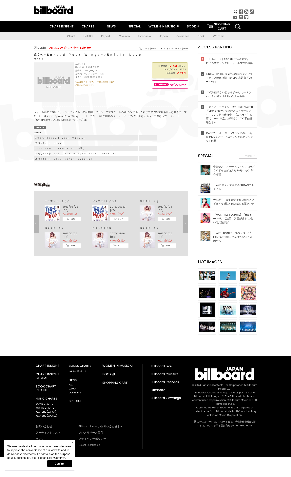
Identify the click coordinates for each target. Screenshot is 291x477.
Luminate (158, 390)
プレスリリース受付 (90, 432)
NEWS (111, 26)
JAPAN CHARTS (44, 403)
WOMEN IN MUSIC (162, 26)
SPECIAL (134, 26)
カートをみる (149, 48)
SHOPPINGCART (222, 26)
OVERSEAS (75, 392)
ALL (70, 384)
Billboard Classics (165, 374)
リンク (40, 438)
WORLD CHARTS (45, 407)
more (248, 156)
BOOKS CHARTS (80, 366)
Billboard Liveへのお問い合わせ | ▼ (100, 426)
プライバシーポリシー (92, 438)
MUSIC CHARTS (46, 398)
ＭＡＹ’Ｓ (39, 58)
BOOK (191, 26)
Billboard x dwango (166, 398)
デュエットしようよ (57, 201)
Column (124, 36)
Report (105, 36)
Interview (144, 36)
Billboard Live (161, 366)
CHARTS (88, 26)
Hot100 (88, 36)
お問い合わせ (44, 426)
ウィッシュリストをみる (176, 48)
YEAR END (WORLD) (46, 415)
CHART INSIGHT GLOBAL (47, 376)
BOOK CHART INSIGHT (46, 388)
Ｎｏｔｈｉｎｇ (149, 201)
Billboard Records (165, 382)
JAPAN (72, 388)
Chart (71, 36)
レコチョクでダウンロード (170, 84)
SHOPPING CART (115, 383)
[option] (111, 223)
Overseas (182, 36)
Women (218, 36)
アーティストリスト (48, 432)
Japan (163, 36)
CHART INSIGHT (61, 26)
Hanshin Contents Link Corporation (222, 385)
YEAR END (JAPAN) (46, 411)
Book (201, 36)
